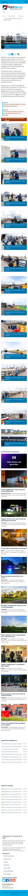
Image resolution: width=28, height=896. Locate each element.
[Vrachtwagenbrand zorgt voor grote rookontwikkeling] (14, 478)
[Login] (26, 1)
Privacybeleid (7, 874)
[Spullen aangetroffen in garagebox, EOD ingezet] (14, 653)
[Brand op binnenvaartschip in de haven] (14, 565)
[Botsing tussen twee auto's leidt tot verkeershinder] (14, 683)
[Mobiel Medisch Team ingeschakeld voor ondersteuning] (14, 624)
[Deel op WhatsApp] (15, 55)
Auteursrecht (7, 859)
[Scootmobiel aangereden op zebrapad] (14, 537)
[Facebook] (7, 881)
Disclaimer (6, 865)
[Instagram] (10, 881)
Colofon (6, 862)
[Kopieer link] (18, 55)
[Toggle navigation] (4, 11)
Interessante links (8, 871)
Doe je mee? (7, 868)
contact (13, 850)
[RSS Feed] (13, 881)
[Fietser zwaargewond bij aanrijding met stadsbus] (14, 712)
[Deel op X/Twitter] (9, 55)
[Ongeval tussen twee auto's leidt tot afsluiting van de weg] (14, 508)
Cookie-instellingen (9, 856)
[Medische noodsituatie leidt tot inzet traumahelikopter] (14, 595)
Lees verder (3, 496)
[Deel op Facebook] (12, 55)
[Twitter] (3, 881)
